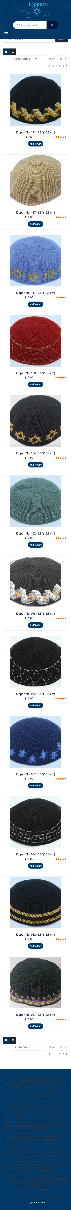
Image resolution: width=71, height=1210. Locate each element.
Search (61, 38)
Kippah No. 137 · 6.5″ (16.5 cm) (35, 212)
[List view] (12, 51)
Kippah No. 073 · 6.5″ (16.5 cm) (35, 613)
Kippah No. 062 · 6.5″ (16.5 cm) (35, 934)
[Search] (52, 25)
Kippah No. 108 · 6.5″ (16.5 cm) (35, 373)
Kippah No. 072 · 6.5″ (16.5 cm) (35, 694)
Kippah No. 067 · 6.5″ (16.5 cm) (35, 774)
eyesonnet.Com (37, 1202)
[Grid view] (6, 51)
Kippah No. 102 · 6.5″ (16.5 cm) (35, 533)
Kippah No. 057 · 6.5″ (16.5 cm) (35, 1015)
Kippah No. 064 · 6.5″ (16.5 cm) (35, 854)
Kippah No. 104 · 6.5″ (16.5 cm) (35, 453)
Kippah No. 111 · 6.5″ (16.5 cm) (35, 293)
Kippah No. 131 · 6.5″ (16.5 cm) (35, 132)
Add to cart (36, 143)
